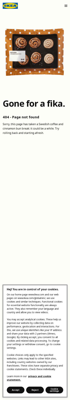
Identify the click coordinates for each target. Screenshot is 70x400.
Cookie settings (54, 389)
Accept (15, 389)
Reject (35, 389)
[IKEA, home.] (10, 6)
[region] (35, 341)
